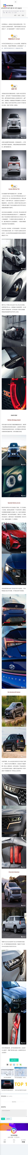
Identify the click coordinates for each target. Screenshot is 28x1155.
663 (5, 1142)
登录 (3, 1118)
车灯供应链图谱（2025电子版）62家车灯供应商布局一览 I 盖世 (21, 1077)
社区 (19, 15)
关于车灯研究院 (7, 1077)
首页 (15, 15)
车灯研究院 (14, 1135)
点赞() (15, 1060)
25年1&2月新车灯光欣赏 (20, 1090)
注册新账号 (8, 1118)
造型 (23, 15)
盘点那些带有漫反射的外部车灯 (7, 1090)
